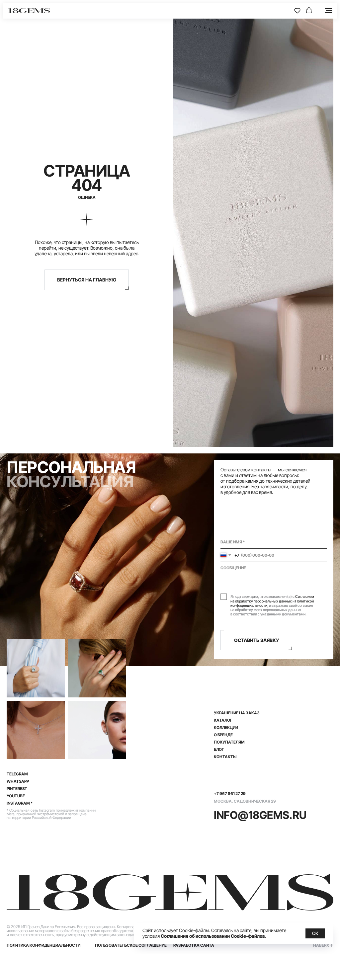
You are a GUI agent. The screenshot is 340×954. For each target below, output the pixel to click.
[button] (297, 10)
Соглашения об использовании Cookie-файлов (213, 936)
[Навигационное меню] (328, 10)
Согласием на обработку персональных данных (272, 598)
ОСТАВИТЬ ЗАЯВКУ (256, 640)
